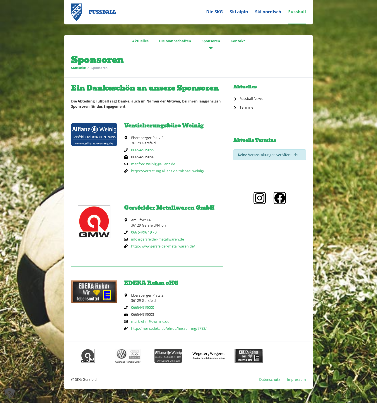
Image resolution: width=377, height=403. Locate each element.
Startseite (78, 68)
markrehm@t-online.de (150, 321)
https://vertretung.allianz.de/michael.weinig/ (167, 171)
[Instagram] (260, 198)
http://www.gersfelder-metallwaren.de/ (163, 246)
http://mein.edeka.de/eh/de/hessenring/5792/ (169, 328)
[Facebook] (280, 198)
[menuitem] (214, 12)
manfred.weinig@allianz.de (153, 164)
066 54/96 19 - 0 (144, 232)
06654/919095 (142, 150)
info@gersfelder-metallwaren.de (157, 239)
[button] (140, 41)
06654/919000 (142, 307)
